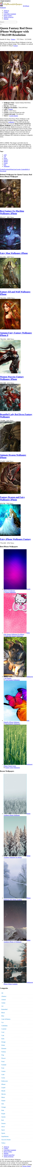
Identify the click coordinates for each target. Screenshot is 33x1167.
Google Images (13, 115)
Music (3, 1097)
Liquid (3, 1087)
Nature (3, 1100)
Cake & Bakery (5, 1019)
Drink (3, 1045)
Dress (5, 158)
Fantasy (13, 39)
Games (3, 1071)
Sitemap (6, 19)
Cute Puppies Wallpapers (12, 680)
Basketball (4, 1009)
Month (3, 1091)
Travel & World (5, 1139)
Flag (2, 1055)
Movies (3, 1094)
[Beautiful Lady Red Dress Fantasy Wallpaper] (10, 410)
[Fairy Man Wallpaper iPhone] (10, 249)
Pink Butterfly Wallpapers (12, 724)
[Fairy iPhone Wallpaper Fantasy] (10, 535)
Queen (6, 163)
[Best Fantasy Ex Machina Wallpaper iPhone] (10, 207)
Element (3, 1048)
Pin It (28, 169)
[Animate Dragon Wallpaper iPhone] (10, 451)
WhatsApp (13, 169)
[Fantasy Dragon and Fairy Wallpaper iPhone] (10, 493)
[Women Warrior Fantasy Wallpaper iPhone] (10, 373)
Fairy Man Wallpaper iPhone (14, 253)
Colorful (3, 1029)
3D (2, 993)
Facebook (7, 169)
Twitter (2, 169)
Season (3, 1123)
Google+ (18, 169)
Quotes (3, 1117)
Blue (2, 1016)
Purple (3, 1113)
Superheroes (5, 1136)
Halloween (4, 1081)
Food (2, 1061)
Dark (2, 1038)
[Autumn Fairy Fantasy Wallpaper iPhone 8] (10, 329)
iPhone (6, 161)
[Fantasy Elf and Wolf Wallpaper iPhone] (10, 288)
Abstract (3, 996)
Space (3, 1130)
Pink (2, 1110)
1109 (5, 155)
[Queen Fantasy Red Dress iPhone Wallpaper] (16, 75)
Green (3, 1078)
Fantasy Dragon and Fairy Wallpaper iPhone (12, 498)
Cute (2, 1035)
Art (2, 1006)
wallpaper (11, 122)
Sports (3, 1133)
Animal (3, 999)
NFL (2, 1104)
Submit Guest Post (9, 1155)
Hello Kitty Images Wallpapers (14, 636)
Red (5, 164)
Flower (3, 1058)
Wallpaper (7, 166)
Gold (2, 1074)
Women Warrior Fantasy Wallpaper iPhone (12, 378)
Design (3, 1042)
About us (6, 10)
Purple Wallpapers (10, 592)
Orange (3, 1107)
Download (3, 171)
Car (2, 1022)
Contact (6, 12)
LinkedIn (23, 169)
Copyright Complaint (10, 14)
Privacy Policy (8, 15)
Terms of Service (8, 17)
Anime (3, 1003)
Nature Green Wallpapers (12, 767)
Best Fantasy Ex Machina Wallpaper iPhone (12, 212)
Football (3, 1065)
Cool (2, 1032)
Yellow (3, 1143)
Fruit (2, 1068)
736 (5, 156)
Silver (3, 1126)
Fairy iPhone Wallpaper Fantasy (15, 539)
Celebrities (4, 1025)
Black (3, 1012)
